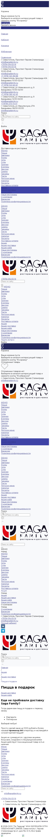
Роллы (4, 158)
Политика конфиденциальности (16, 201)
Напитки (5, 181)
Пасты (4, 176)
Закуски (4, 169)
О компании (6, 252)
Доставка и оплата (9, 241)
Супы (3, 162)
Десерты (5, 183)
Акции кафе (6, 192)
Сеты (3, 160)
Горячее (4, 164)
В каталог (5, 23)
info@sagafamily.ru (9, 62)
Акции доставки (8, 190)
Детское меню (8, 178)
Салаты (4, 171)
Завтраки (5, 155)
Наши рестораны (9, 250)
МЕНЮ (4, 206)
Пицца (4, 153)
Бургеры (5, 167)
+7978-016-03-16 (8, 618)
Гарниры (5, 174)
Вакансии (5, 199)
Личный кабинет (9, 623)
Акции (4, 243)
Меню (4, 747)
